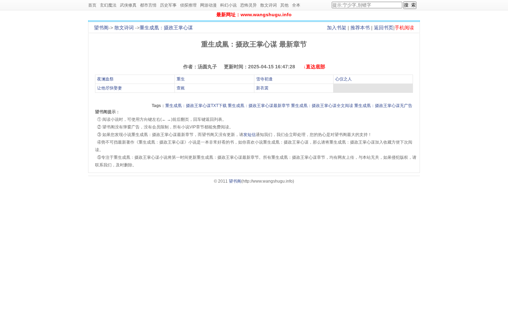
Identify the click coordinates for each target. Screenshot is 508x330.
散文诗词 (268, 5)
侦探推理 (188, 5)
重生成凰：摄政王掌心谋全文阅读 (322, 105)
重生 (181, 79)
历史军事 (168, 5)
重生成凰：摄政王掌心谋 (166, 27)
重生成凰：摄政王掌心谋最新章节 (259, 105)
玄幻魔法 (108, 5)
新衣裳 (262, 88)
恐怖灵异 (248, 5)
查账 (181, 88)
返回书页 (383, 27)
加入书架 (336, 27)
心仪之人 (343, 79)
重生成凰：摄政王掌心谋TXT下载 (196, 105)
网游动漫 (208, 5)
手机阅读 (404, 27)
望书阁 (101, 27)
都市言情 (148, 5)
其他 (284, 5)
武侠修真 (128, 5)
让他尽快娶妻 (109, 88)
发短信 (249, 134)
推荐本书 (360, 27)
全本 (296, 5)
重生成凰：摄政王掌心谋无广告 (383, 105)
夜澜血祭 (105, 79)
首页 (92, 5)
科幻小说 (228, 5)
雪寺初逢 (264, 79)
